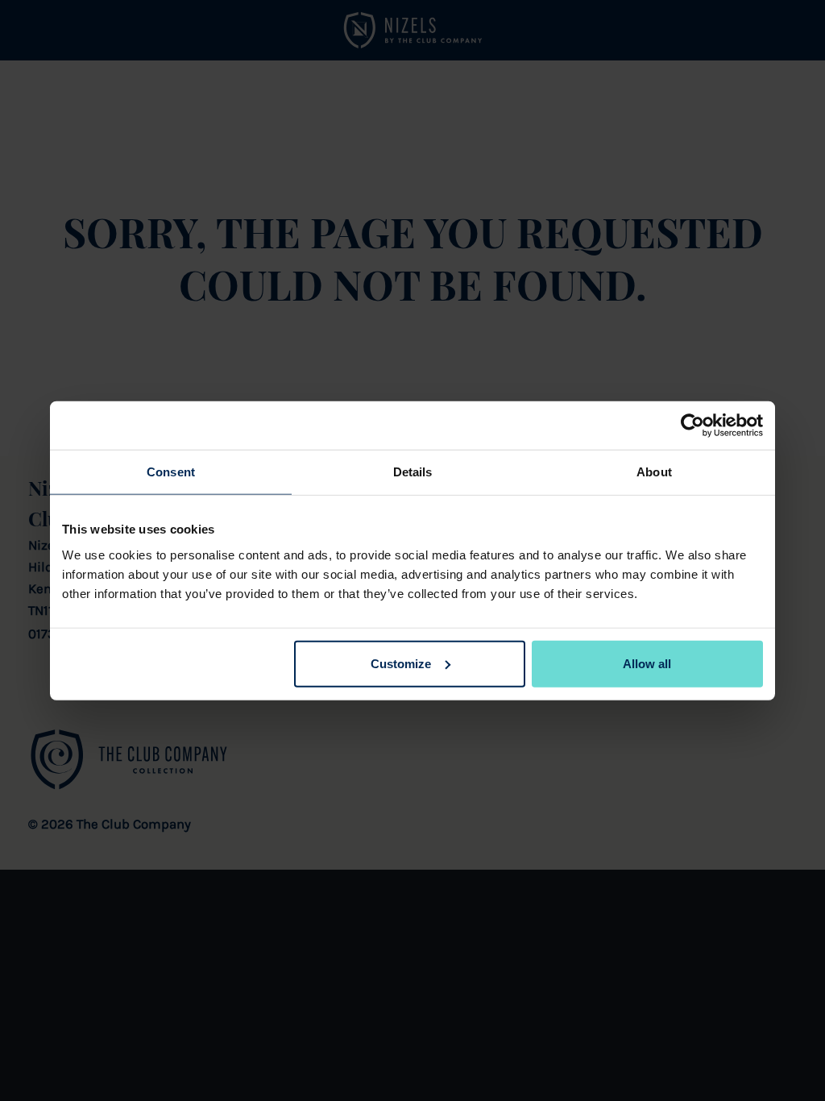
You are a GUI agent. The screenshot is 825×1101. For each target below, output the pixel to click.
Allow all (647, 663)
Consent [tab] (171, 472)
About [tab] (654, 472)
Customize (401, 663)
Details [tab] (413, 472)
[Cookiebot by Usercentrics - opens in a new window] (692, 425)
